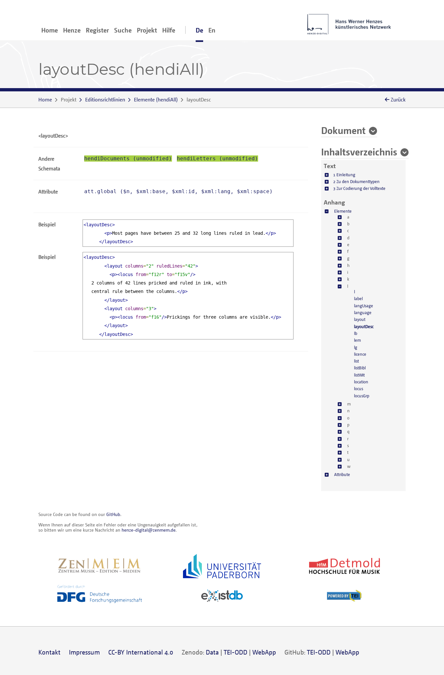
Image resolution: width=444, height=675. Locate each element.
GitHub (113, 514)
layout (359, 319)
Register (97, 30)
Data (212, 652)
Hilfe (168, 30)
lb (355, 333)
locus (358, 388)
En (211, 30)
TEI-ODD (235, 652)
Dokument (343, 130)
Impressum (84, 652)
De (199, 30)
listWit (359, 374)
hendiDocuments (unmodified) (128, 158)
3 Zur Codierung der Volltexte (359, 188)
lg (355, 347)
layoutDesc (363, 326)
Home (49, 30)
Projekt (147, 30)
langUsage (363, 305)
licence (360, 354)
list (356, 361)
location (361, 381)
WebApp (264, 652)
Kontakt (49, 652)
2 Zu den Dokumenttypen (356, 181)
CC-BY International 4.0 (140, 652)
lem (357, 340)
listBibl (360, 367)
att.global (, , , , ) (178, 191)
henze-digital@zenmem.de (149, 530)
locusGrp (361, 395)
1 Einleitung (344, 174)
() (156, 99)
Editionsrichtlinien (105, 99)
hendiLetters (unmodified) (217, 158)
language (363, 312)
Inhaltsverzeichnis (359, 151)
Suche (123, 30)
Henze (72, 30)
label (358, 298)
